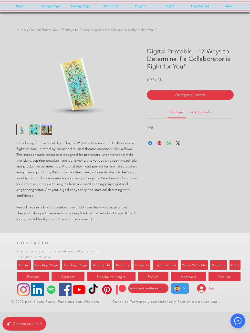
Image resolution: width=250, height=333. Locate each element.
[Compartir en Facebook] (150, 143)
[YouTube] (79, 289)
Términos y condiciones (151, 301)
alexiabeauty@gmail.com (77, 251)
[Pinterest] (107, 289)
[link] (176, 112)
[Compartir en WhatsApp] (169, 143)
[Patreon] (121, 289)
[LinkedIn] (37, 289)
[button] (237, 320)
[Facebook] (65, 289)
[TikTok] (93, 289)
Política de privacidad (197, 301)
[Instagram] (23, 289)
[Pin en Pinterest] (159, 143)
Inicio (21, 30)
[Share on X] (178, 143)
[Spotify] (51, 289)
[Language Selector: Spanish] (180, 288)
